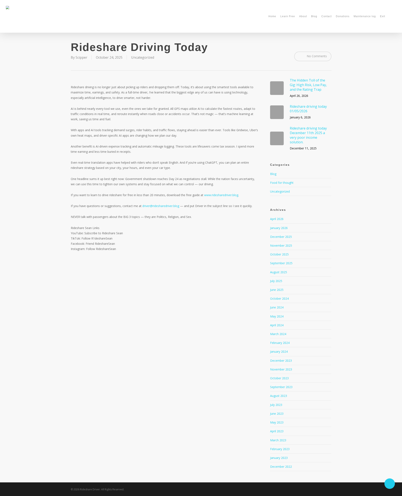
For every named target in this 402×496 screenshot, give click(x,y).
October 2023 (279, 378)
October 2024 (279, 298)
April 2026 (276, 219)
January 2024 (279, 352)
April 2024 (276, 325)
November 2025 (281, 245)
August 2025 (278, 272)
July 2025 (276, 281)
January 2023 (279, 458)
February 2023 (280, 449)
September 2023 (281, 387)
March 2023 (278, 440)
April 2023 (276, 431)
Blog (273, 174)
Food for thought (282, 183)
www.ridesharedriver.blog (221, 195)
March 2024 (278, 334)
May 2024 (276, 316)
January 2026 (279, 228)
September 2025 (281, 263)
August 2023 (278, 396)
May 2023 (276, 422)
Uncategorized (142, 57)
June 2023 (276, 414)
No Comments (316, 56)
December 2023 (281, 361)
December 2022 (281, 467)
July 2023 (276, 405)
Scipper (81, 57)
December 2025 (281, 237)
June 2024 (276, 307)
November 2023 (281, 369)
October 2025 (279, 254)
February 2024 (280, 343)
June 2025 (276, 290)
